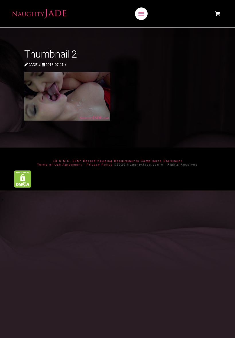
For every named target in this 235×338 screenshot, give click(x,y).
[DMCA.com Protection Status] (23, 178)
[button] (141, 13)
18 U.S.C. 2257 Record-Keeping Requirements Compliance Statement (117, 160)
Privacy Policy (100, 164)
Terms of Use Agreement (59, 164)
